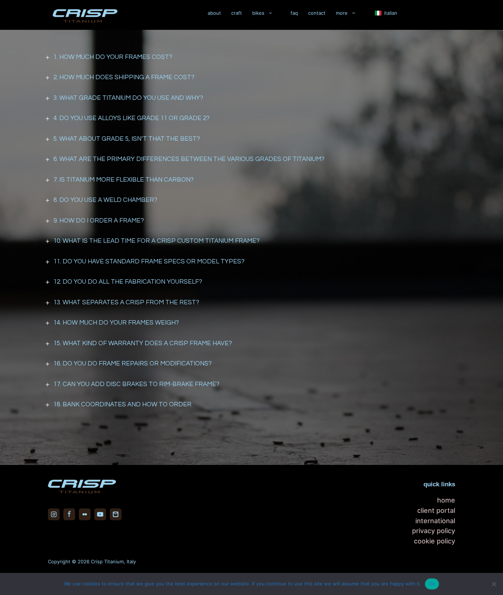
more (342, 13)
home (446, 500)
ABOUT (214, 13)
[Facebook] (69, 514)
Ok (432, 584)
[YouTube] (100, 514)
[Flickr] (85, 514)
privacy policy (433, 531)
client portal (436, 510)
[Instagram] (54, 514)
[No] (493, 584)
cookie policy (434, 541)
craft (236, 13)
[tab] (251, 57)
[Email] (116, 514)
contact (317, 13)
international (435, 521)
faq (294, 13)
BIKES (258, 13)
